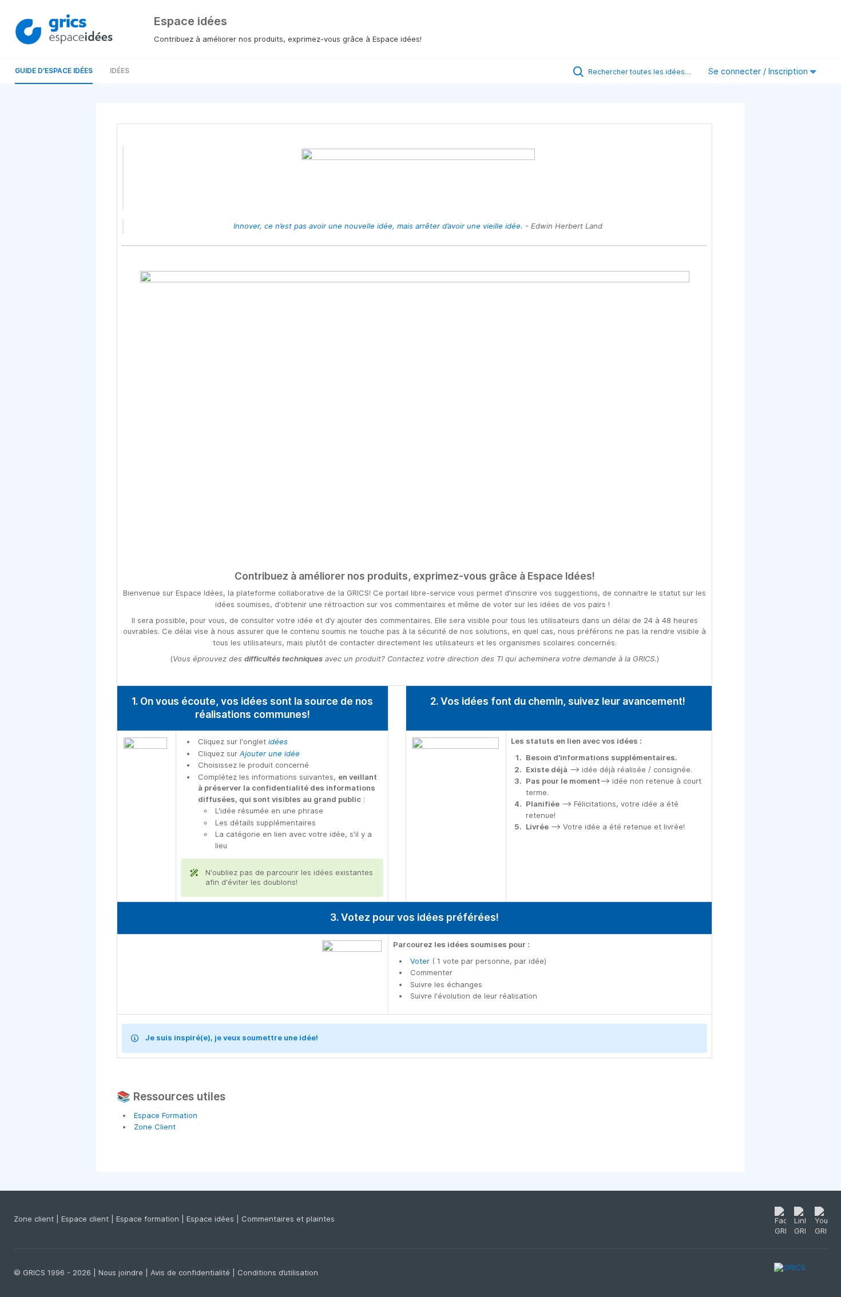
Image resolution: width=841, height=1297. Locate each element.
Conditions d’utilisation (277, 1272)
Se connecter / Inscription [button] (759, 71)
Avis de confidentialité (191, 1272)
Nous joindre (121, 1272)
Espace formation (148, 1218)
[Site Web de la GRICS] (800, 1274)
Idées (119, 70)
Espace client (86, 1218)
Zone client (35, 1218)
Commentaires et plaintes (288, 1218)
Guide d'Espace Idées (54, 70)
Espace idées (211, 1218)
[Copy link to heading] (600, 577)
